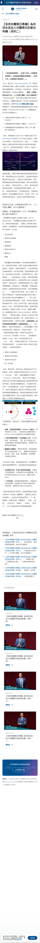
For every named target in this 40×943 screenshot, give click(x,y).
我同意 (32, 938)
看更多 (8, 625)
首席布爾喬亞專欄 (12, 14)
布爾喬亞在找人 (30, 39)
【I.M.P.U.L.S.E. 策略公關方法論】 (23, 104)
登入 (36, 9)
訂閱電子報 (20, 769)
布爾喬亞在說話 (10, 785)
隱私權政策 (18, 939)
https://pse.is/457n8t (21, 83)
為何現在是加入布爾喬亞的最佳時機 (15, 36)
